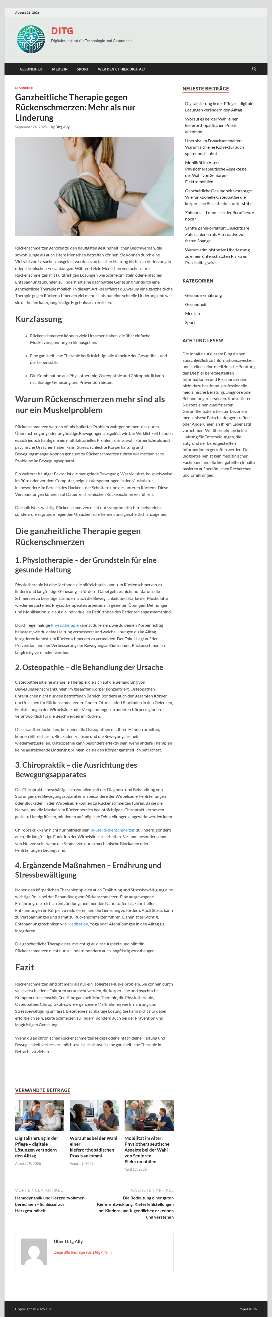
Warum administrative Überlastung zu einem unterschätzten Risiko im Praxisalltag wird (217, 256)
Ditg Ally (63, 127)
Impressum (248, 1309)
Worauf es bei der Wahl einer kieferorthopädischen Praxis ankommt (93, 1146)
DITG (62, 30)
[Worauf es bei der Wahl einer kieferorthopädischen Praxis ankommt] (94, 1117)
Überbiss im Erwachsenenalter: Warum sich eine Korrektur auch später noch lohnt (214, 147)
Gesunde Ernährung (203, 295)
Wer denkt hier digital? (121, 69)
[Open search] (254, 69)
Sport (83, 69)
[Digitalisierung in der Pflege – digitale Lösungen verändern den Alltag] (39, 1117)
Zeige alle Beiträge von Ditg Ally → (83, 1251)
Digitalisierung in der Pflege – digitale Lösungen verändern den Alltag (36, 1146)
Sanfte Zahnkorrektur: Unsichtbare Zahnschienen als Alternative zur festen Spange (217, 234)
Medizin (60, 69)
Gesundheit (31, 69)
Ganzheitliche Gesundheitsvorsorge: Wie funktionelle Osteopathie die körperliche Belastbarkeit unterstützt (219, 197)
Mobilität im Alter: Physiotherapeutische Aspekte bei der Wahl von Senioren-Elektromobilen (147, 1149)
